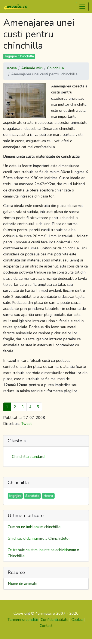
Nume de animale (22, 583)
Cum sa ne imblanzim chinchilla (34, 526)
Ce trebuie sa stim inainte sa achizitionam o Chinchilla (43, 552)
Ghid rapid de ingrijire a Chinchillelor (39, 538)
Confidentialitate (54, 619)
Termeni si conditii (22, 619)
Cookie (77, 619)
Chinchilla (55, 68)
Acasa (12, 68)
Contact (46, 625)
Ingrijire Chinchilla (19, 56)
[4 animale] (15, 6)
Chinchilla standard (28, 456)
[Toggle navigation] (82, 6)
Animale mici (32, 68)
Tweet (26, 423)
